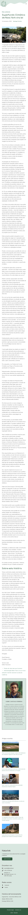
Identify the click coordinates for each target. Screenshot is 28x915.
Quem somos (7, 859)
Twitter (6, 887)
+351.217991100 (8, 870)
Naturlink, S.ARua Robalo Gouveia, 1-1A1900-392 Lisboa (10, 874)
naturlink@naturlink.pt (9, 868)
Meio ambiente (6, 12)
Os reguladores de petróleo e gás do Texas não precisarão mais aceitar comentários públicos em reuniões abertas (12, 819)
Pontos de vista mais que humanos (13, 668)
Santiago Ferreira (17, 21)
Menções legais (10, 910)
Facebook (7, 885)
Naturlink (16, 912)
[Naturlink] (4, 4)
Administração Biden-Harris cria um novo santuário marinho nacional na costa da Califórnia (14, 673)
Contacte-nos (18, 910)
